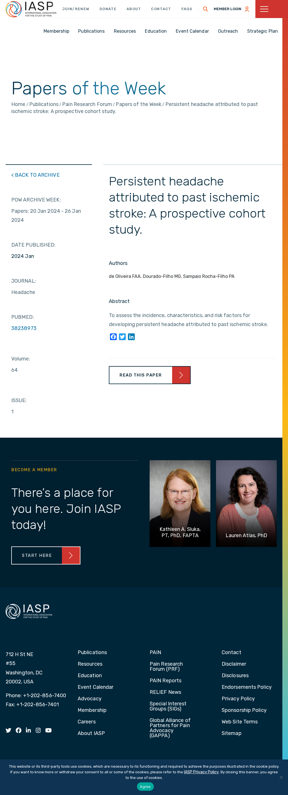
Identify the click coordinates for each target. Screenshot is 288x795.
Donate (108, 9)
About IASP (91, 733)
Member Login (227, 9)
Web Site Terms (240, 722)
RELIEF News (165, 692)
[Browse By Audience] (271, 9)
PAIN (155, 653)
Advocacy (90, 699)
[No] (281, 777)
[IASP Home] (31, 9)
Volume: (20, 359)
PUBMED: (22, 317)
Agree (145, 786)
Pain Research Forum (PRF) (166, 666)
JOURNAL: (23, 281)
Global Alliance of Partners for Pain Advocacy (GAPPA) (170, 728)
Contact (161, 9)
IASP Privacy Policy (201, 772)
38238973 (24, 328)
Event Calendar (95, 687)
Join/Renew (75, 9)
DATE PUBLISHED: (33, 245)
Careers (87, 722)
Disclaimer (234, 664)
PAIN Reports (165, 681)
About (134, 9)
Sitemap (232, 733)
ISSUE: (19, 400)
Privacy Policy (238, 699)
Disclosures (235, 676)
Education (90, 676)
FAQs (187, 9)
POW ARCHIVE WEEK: (36, 200)
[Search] (205, 9)
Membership (92, 710)
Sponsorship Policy (244, 710)
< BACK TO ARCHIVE (35, 175)
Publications (92, 653)
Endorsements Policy (247, 687)
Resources (90, 664)
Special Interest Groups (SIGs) (168, 706)
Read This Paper (141, 375)
